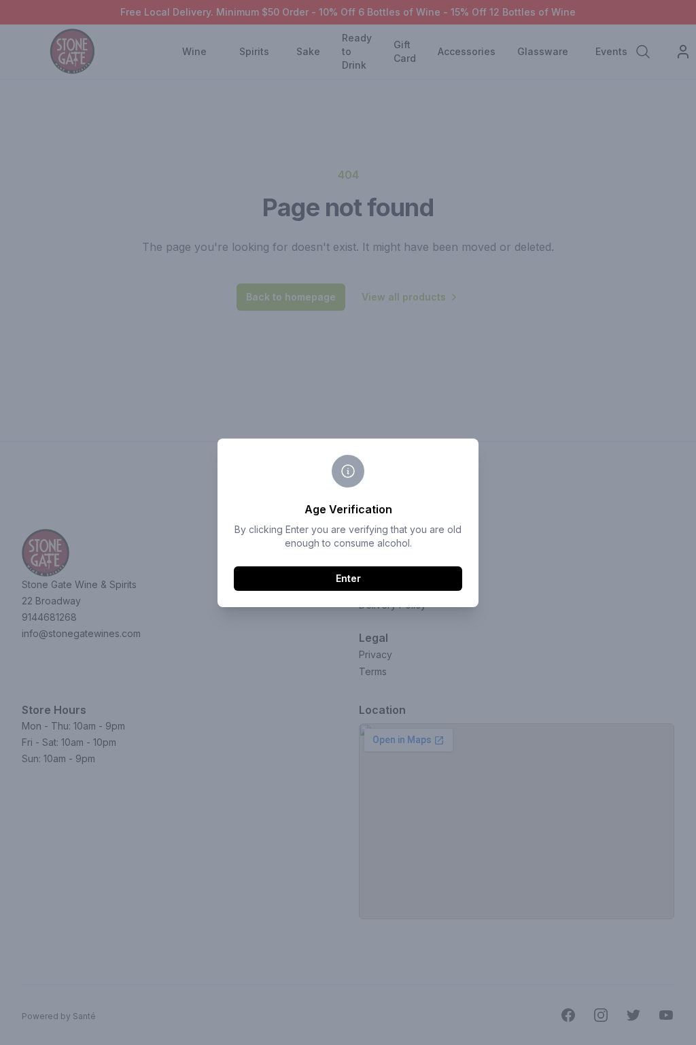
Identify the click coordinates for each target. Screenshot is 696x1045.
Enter (348, 578)
